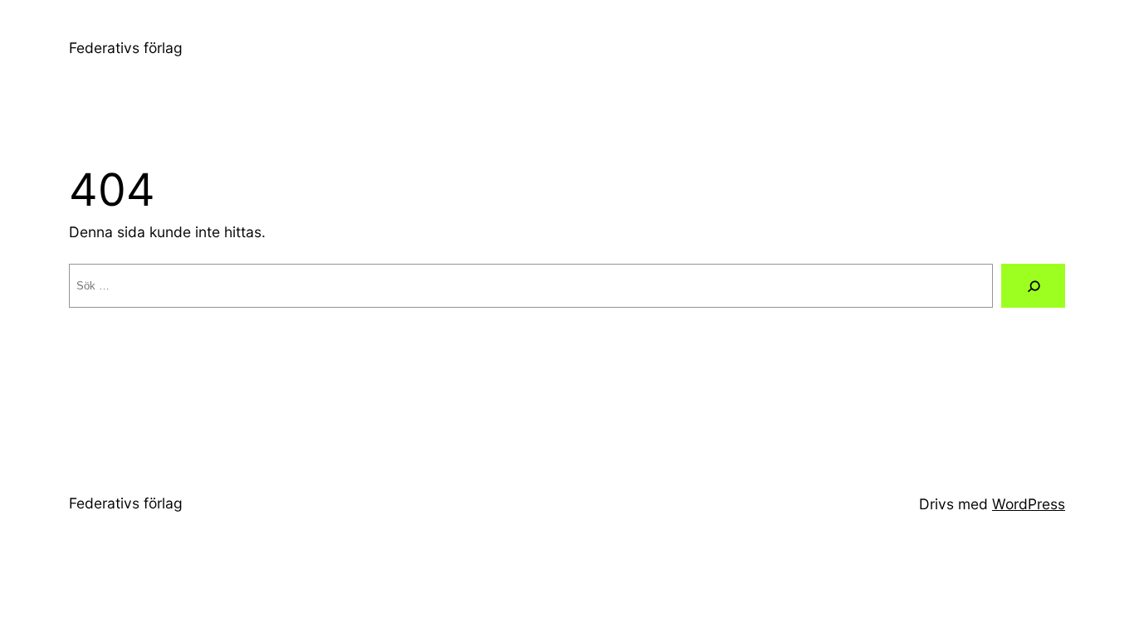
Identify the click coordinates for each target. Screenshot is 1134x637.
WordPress (1028, 504)
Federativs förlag (126, 47)
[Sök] (1033, 286)
